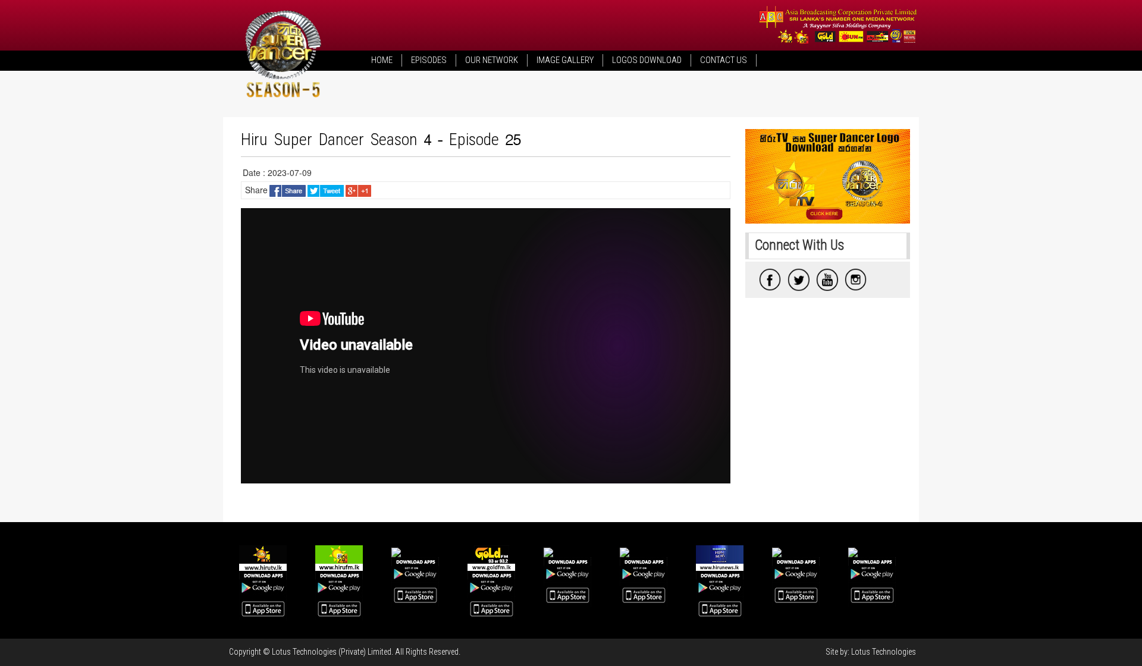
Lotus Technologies (883, 651)
